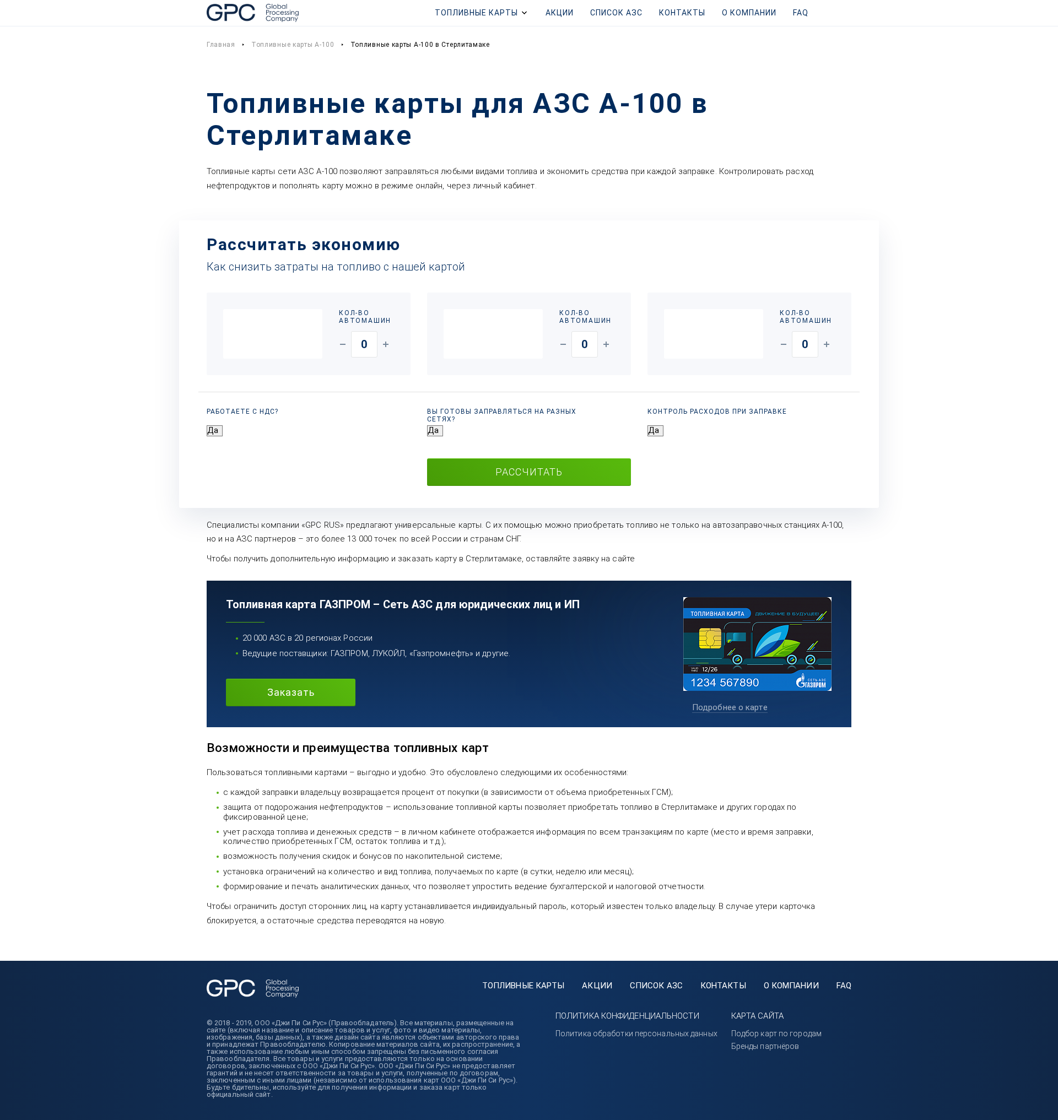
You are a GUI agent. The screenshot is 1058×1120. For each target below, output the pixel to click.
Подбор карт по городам (776, 1033)
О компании (749, 12)
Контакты (682, 12)
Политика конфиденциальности (627, 1016)
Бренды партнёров (765, 1046)
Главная (221, 44)
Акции (560, 12)
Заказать (291, 692)
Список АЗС (616, 12)
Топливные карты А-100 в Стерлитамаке (420, 44)
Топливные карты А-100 (292, 44)
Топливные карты (476, 12)
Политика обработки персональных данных (636, 1033)
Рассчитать (529, 472)
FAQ (800, 12)
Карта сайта (757, 1016)
